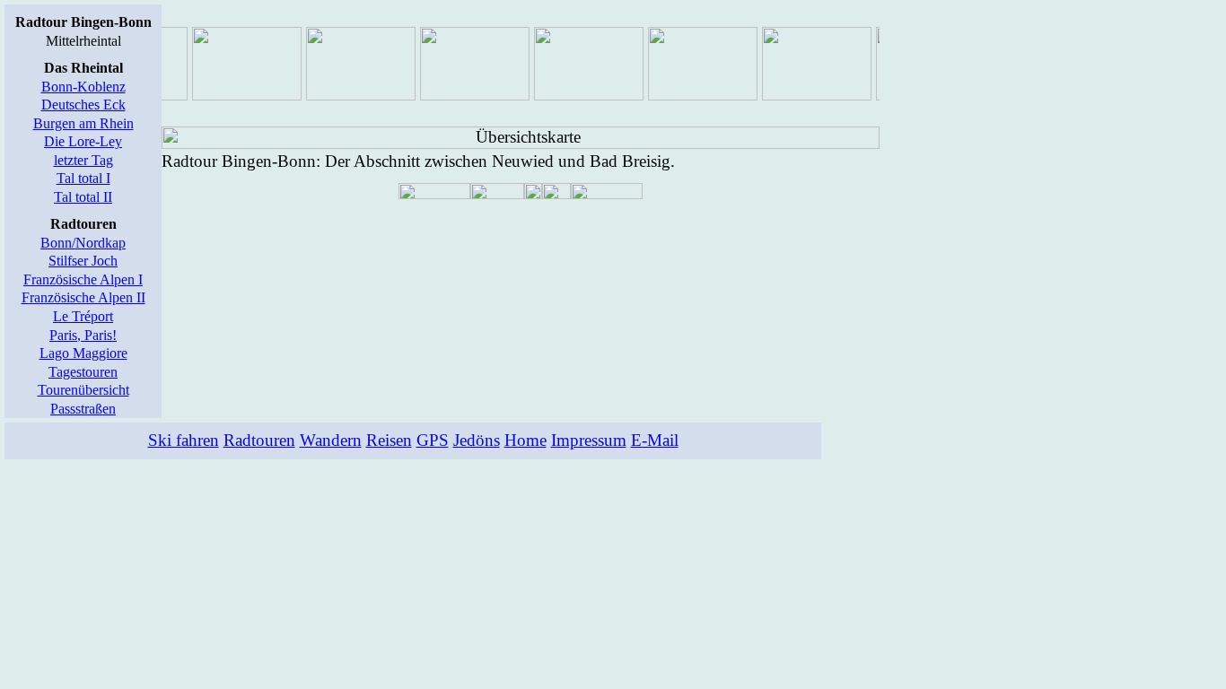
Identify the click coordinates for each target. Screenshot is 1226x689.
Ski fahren (183, 440)
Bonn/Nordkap (83, 242)
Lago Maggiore (83, 353)
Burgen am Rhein (83, 123)
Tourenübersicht (83, 389)
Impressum (588, 440)
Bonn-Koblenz (83, 86)
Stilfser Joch (83, 260)
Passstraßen (83, 408)
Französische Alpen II (83, 297)
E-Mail (655, 440)
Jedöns (476, 440)
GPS (432, 440)
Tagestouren (83, 371)
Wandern (331, 440)
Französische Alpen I (83, 279)
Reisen (389, 440)
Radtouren (259, 440)
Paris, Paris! (83, 335)
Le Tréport (83, 316)
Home (525, 440)
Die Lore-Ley (83, 141)
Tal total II (83, 197)
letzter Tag (83, 160)
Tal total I (83, 178)
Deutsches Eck (83, 104)
